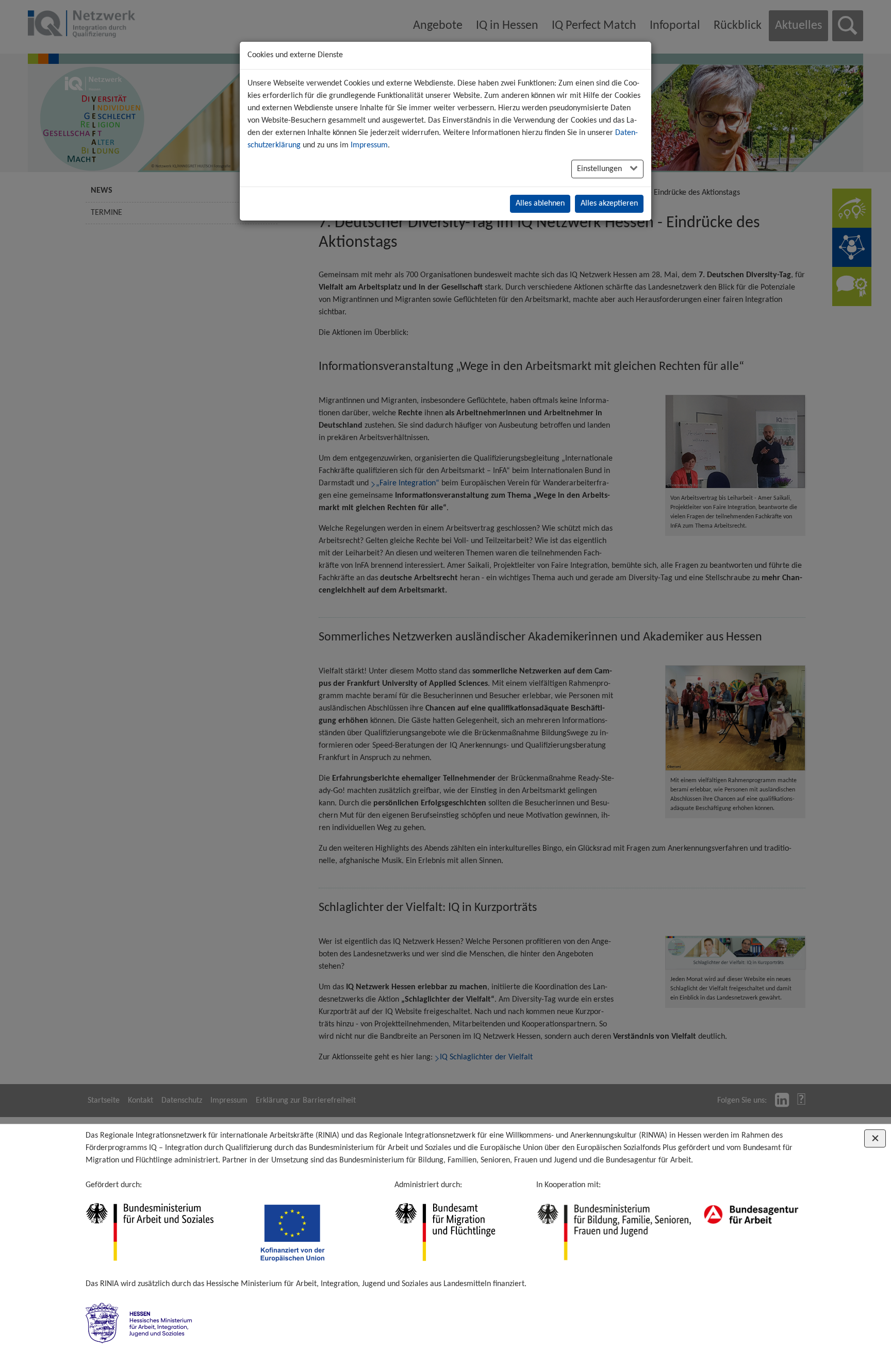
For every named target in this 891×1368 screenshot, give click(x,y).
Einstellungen (600, 169)
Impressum (369, 145)
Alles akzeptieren (609, 203)
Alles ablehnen (540, 203)
